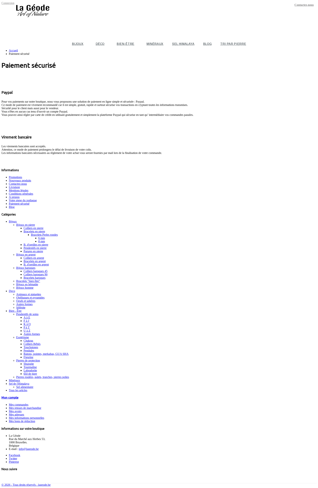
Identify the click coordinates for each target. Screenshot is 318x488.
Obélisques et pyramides (30, 297)
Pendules (29, 350)
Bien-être (125, 43)
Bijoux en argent (26, 254)
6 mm (41, 238)
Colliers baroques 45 (35, 271)
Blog (207, 43)
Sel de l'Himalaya (19, 383)
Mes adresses (16, 414)
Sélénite (20, 307)
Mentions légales (18, 190)
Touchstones (31, 347)
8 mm (41, 241)
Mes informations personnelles (26, 417)
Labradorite (30, 370)
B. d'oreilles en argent (36, 264)
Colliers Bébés (32, 343)
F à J (26, 320)
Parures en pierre (33, 251)
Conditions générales (21, 193)
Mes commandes (18, 404)
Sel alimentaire (24, 387)
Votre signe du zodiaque (23, 200)
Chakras (28, 340)
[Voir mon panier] (314, 25)
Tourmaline (30, 367)
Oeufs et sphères (25, 300)
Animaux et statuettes (28, 294)
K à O (27, 324)
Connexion (7, 3)
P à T (27, 327)
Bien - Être (15, 310)
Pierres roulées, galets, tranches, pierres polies (42, 377)
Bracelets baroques (34, 277)
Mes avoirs (15, 411)
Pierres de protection (28, 360)
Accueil (13, 50)
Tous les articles (18, 390)
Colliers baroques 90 (35, 274)
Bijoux (78, 43)
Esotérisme (22, 337)
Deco (12, 291)
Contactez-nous (304, 4)
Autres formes (24, 304)
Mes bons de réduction (22, 421)
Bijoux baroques (25, 267)
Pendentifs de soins (27, 314)
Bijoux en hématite (27, 284)
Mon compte (9, 397)
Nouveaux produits (20, 180)
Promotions (15, 177)
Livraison (14, 187)
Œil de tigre (30, 373)
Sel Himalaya (183, 43)
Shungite (29, 363)
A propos (14, 197)
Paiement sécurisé (19, 203)
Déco (100, 43)
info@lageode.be (29, 448)
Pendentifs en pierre (35, 248)
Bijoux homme (24, 287)
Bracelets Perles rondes (44, 234)
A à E (27, 317)
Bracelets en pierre (34, 231)
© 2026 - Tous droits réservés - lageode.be (26, 484)
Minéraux (154, 43)
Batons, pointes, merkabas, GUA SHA (46, 353)
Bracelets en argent (35, 261)
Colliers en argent (34, 257)
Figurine (28, 357)
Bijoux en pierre (25, 224)
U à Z (27, 330)
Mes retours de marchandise (25, 407)
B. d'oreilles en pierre (36, 244)
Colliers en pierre (33, 228)
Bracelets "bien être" (28, 281)
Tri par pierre (233, 43)
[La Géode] (32, 18)
